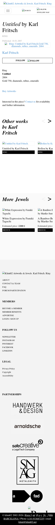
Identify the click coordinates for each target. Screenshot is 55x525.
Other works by (15, 127)
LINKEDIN (7, 350)
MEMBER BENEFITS (11, 311)
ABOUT (5, 280)
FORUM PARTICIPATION (14, 290)
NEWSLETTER (9, 336)
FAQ (4, 287)
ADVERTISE (8, 315)
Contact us (30, 101)
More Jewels (16, 199)
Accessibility (7, 375)
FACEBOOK (7, 347)
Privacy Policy (8, 368)
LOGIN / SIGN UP (10, 318)
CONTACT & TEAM (11, 283)
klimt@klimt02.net (27, 521)
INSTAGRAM (8, 340)
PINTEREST (7, 343)
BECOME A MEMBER (12, 308)
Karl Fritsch (10, 52)
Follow (22, 60)
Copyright (6, 372)
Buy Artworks (9, 91)
